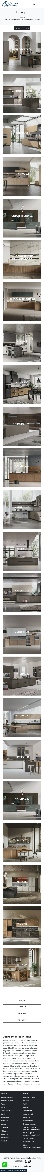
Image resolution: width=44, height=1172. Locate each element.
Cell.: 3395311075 (29, 1142)
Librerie (26, 1101)
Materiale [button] (22, 1007)
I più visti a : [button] (22, 1020)
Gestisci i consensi (20, 1170)
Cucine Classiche (7, 1101)
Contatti (4, 1141)
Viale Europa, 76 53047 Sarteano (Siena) (31, 1134)
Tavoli (3, 1104)
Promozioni (5, 1137)
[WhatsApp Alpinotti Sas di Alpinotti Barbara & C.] (4, 1164)
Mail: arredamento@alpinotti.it (32, 1146)
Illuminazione (28, 1121)
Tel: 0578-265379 (29, 1138)
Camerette (5, 1117)
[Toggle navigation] (40, 4)
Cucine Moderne (16, 19)
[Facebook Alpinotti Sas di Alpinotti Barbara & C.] (26, 1161)
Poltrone (26, 1107)
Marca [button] (22, 1000)
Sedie (3, 1107)
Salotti (25, 1104)
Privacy (3, 1170)
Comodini (4, 1121)
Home (21, 17)
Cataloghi (4, 1134)
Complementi (28, 1114)
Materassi (26, 1117)
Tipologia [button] (22, 1013)
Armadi (3, 1124)
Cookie (9, 1170)
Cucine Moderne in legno (32, 19)
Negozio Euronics (29, 1124)
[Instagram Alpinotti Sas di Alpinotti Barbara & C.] (29, 1161)
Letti (3, 1114)
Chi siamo (4, 1131)
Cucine (6, 19)
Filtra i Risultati (22, 28)
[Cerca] (36, 4)
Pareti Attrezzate (29, 1097)
